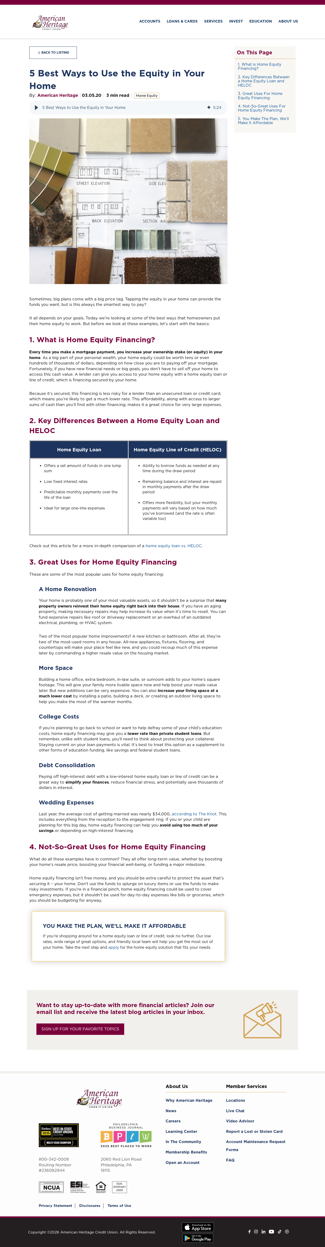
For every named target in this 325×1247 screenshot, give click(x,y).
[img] (209, 108)
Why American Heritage (189, 1100)
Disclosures (89, 1206)
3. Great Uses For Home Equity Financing (260, 95)
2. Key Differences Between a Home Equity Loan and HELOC (264, 81)
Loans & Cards (182, 21)
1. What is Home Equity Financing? (259, 66)
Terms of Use (119, 1206)
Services (213, 21)
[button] (36, 107)
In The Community (183, 1142)
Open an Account (183, 1162)
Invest (236, 21)
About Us (288, 21)
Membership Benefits (186, 1152)
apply (113, 947)
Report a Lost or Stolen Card (254, 1131)
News (171, 1111)
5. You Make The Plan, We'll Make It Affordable (263, 121)
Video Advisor (240, 1121)
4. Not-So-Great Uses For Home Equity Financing (262, 108)
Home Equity (147, 96)
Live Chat (235, 1111)
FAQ (230, 1160)
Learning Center (181, 1131)
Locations (235, 1100)
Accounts (149, 21)
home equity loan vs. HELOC (174, 545)
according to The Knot (194, 814)
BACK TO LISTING (55, 52)
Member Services (246, 1086)
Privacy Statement (55, 1206)
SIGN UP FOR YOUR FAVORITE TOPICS (80, 1029)
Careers (173, 1121)
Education (260, 21)
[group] (128, 108)
